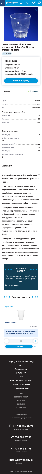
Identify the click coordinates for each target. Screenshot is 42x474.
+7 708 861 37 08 (21, 437)
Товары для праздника (21, 384)
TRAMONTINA (21, 373)
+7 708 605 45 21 (23, 426)
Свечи (21, 377)
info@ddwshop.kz (21, 459)
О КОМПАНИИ (21, 408)
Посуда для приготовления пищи (21, 362)
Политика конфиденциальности (21, 418)
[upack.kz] (8, 2)
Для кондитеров (21, 369)
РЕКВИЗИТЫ (21, 400)
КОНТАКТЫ (21, 404)
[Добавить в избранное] (35, 10)
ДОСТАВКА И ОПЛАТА (21, 397)
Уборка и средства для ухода (21, 380)
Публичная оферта (21, 414)
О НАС (21, 393)
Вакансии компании (21, 388)
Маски (21, 365)
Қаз (16, 3)
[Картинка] (21, 41)
